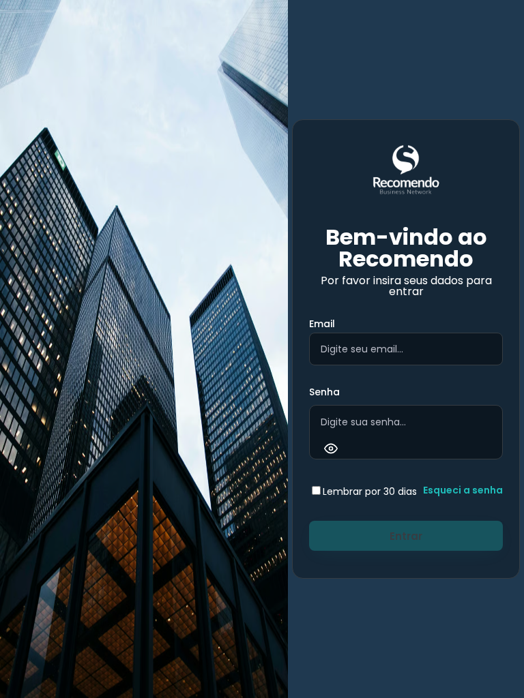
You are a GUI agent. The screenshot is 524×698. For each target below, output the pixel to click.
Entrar (406, 536)
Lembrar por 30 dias (370, 491)
